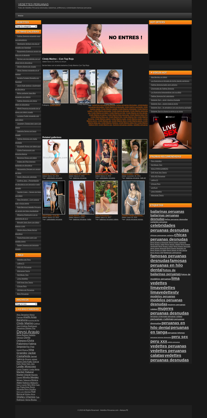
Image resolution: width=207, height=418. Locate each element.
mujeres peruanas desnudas (169, 310)
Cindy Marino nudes (134, 119)
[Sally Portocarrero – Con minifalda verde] (108, 197)
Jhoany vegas (31, 359)
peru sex (180, 337)
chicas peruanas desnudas (169, 237)
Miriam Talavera (24, 380)
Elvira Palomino (25, 342)
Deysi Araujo (28, 331)
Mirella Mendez (31, 377)
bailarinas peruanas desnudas (104, 105)
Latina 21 (20, 264)
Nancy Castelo (22, 385)
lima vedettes (165, 280)
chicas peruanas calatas (162, 235)
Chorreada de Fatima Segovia (162, 89)
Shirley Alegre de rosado (26, 67)
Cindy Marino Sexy (119, 121)
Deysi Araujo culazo (165, 246)
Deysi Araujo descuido (182, 246)
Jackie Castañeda (26, 354)
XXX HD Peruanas (24, 267)
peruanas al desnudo (158, 317)
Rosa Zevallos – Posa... (131, 174)
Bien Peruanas (23, 294)
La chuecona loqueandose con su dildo (166, 92)
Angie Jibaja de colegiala (27, 177)
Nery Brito (31, 385)
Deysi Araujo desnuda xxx (176, 248)
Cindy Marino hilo (115, 117)
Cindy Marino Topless (109, 123)
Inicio (20, 16)
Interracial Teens (23, 271)
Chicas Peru (22, 286)
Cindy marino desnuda (120, 111)
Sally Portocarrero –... (103, 215)
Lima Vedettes (22, 279)
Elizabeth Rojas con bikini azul (29, 147)
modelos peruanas (162, 296)
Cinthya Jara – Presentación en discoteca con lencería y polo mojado (27, 184)
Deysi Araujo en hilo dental (177, 250)
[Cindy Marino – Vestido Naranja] (82, 197)
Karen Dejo (22, 361)
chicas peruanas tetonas (134, 219)
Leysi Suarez (23, 369)
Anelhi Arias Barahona (27, 319)
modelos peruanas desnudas (166, 302)
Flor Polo (30, 346)
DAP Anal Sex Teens (25, 283)
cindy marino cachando (134, 107)
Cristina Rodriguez (29, 326)
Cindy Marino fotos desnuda (118, 115)
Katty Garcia (33, 361)
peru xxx (158, 341)
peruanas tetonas (176, 333)
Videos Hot (160, 73)
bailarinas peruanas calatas (109, 219)
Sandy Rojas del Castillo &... (80, 174)
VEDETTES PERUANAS (33, 4)
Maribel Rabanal (25, 372)
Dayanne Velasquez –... (51, 174)
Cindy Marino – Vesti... (77, 215)
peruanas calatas (175, 317)
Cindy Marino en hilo (117, 113)
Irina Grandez (25, 351)
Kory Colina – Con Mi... (51, 215)
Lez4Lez (154, 188)
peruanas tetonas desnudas (160, 337)
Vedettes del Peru (24, 260)
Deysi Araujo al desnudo (159, 242)
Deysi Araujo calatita (172, 244)
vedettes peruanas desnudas (169, 357)
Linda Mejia (34, 369)
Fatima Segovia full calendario (162, 96)
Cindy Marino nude (118, 119)
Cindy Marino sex (104, 121)
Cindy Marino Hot (130, 117)
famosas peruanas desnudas (168, 258)
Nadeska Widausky (30, 383)
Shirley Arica (30, 394)
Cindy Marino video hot (128, 123)
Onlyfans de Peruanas (25, 290)
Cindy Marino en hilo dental (136, 113)
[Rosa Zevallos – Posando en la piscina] (135, 156)
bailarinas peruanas (79, 178)
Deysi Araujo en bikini (158, 250)
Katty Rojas (21, 364)
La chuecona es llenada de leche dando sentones (170, 81)
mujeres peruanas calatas (123, 125)
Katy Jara (30, 364)
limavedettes (162, 287)
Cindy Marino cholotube (127, 109)
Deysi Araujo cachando (177, 242)
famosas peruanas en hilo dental (168, 265)
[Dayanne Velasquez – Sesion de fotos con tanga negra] (55, 156)
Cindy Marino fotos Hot (138, 115)
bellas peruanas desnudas (126, 105)
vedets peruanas (174, 342)
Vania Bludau (31, 400)
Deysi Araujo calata (157, 244)
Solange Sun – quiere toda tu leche (164, 104)
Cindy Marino (55, 105)
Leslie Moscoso (26, 366)
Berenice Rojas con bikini (27, 158)
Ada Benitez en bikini (159, 77)
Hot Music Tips (22, 275)
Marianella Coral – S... (103, 174)
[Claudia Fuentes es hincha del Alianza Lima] (135, 197)
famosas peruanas (172, 252)
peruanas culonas (162, 319)
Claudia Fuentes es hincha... (133, 215)
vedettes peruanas (140, 125)
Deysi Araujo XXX (156, 253)
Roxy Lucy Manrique (24, 392)
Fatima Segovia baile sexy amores (164, 85)
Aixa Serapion (23, 315)
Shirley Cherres (26, 396)
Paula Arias (24, 387)
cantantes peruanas (158, 222)
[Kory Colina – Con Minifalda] (55, 197)
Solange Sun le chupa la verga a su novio (167, 111)
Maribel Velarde (24, 375)
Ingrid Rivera (22, 350)
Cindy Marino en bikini (100, 113)
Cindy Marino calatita (109, 109)
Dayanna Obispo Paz (26, 328)
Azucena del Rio (33, 320)
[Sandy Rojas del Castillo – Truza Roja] (82, 156)
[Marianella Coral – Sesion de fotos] (108, 156)
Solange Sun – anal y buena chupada (165, 100)
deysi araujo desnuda (158, 248)
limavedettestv (164, 292)
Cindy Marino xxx (105, 125)
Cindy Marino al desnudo (114, 107)
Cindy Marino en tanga (98, 115)
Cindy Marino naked (103, 119)
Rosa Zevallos (30, 389)
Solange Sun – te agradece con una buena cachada (171, 108)
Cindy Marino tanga (134, 121)
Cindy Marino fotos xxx (99, 117)
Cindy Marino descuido (102, 111)
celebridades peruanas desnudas (169, 227)
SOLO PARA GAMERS (159, 169)
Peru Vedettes (156, 161)
